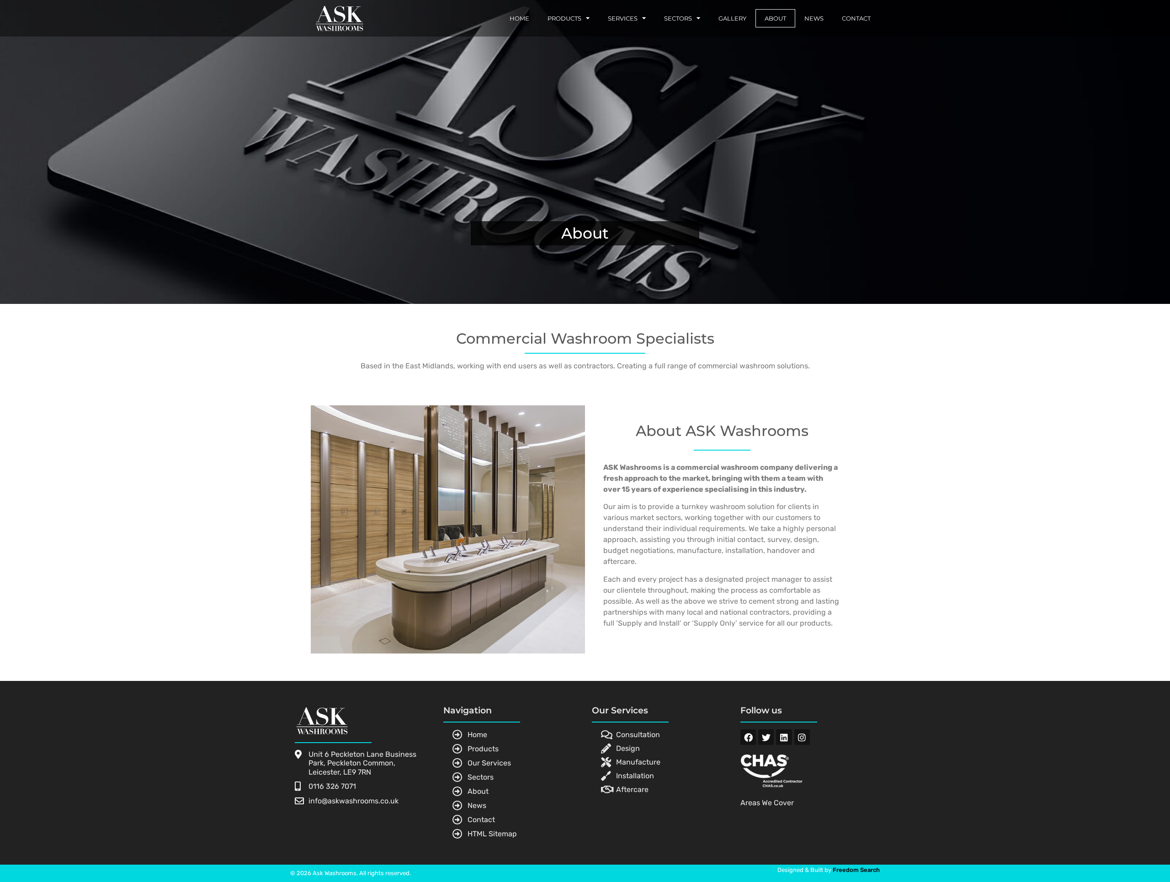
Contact (856, 18)
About (775, 18)
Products (564, 18)
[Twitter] (766, 737)
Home (519, 18)
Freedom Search (856, 869)
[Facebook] (748, 737)
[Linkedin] (784, 737)
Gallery (732, 18)
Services (623, 18)
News (814, 18)
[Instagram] (802, 737)
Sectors (678, 18)
